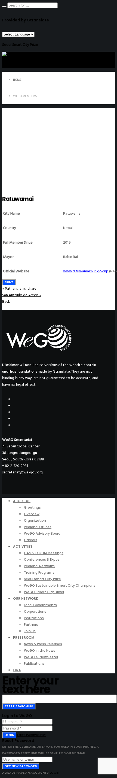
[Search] (4, 6)
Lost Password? (31, 735)
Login (9, 735)
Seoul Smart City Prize (20, 44)
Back (6, 301)
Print (8, 282)
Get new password (20, 766)
